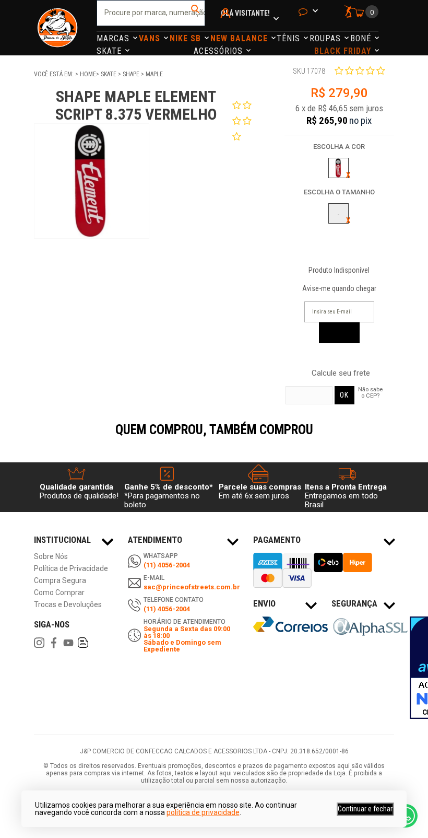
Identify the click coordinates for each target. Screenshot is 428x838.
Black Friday (344, 51)
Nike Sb (187, 38)
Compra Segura (60, 581)
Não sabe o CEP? (370, 392)
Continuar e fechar (365, 809)
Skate (110, 51)
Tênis (290, 38)
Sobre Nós (51, 557)
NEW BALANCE (240, 38)
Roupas (326, 38)
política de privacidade (203, 812)
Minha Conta (227, 26)
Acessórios (219, 51)
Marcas (114, 38)
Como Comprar (59, 593)
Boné (362, 38)
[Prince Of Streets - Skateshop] (57, 28)
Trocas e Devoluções (68, 605)
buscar (196, 13)
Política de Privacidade (71, 569)
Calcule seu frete (341, 373)
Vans (151, 38)
